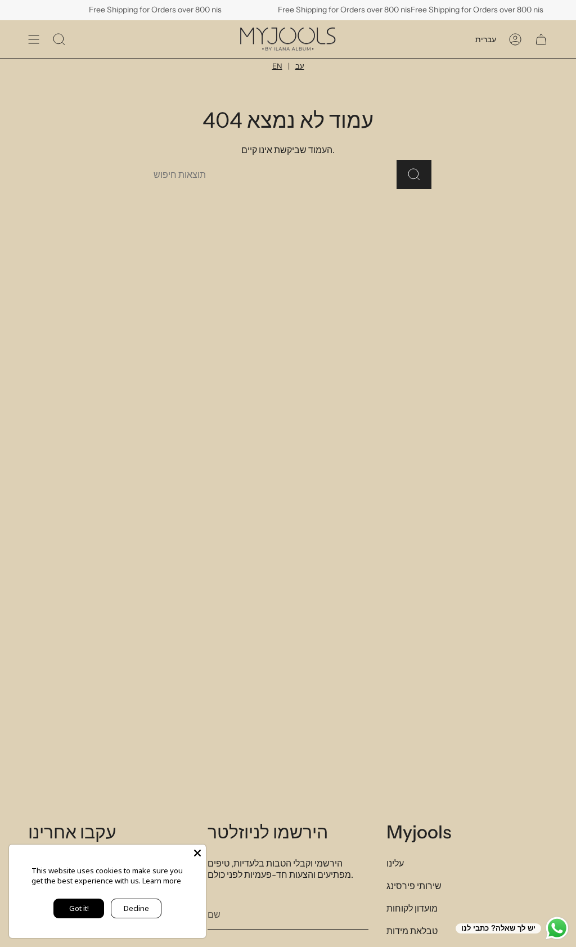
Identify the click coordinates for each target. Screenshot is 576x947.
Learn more (161, 881)
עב (299, 65)
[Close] (197, 853)
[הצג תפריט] (33, 39)
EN (277, 65)
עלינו (395, 863)
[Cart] (541, 39)
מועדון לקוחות (412, 908)
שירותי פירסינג (414, 885)
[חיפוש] (414, 174)
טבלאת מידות (412, 930)
